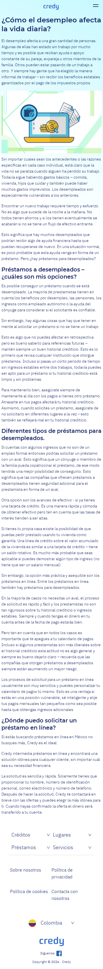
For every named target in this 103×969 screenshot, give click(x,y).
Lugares (62, 834)
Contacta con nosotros (65, 894)
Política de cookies (29, 891)
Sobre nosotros (25, 870)
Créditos (20, 834)
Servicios (63, 847)
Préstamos (23, 847)
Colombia (51, 922)
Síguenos (48, 953)
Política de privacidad (62, 873)
